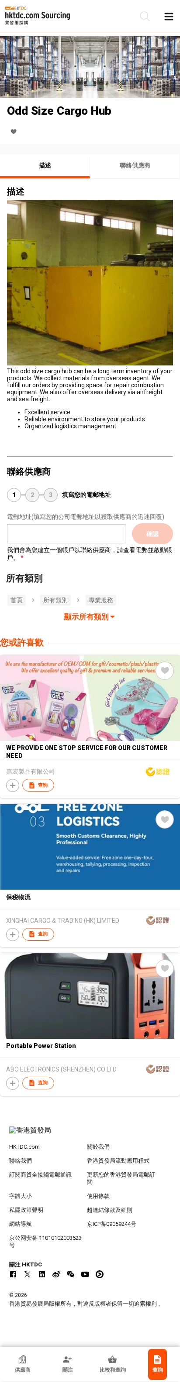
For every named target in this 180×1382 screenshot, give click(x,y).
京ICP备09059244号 (111, 1224)
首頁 (16, 600)
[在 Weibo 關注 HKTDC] (56, 1274)
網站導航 (20, 1224)
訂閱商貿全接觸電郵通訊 (40, 1174)
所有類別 (55, 600)
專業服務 (101, 600)
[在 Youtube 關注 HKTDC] (85, 1274)
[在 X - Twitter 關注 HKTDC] (27, 1274)
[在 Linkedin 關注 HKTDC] (42, 1274)
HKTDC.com (24, 1146)
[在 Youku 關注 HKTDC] (100, 1274)
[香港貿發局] (90, 1134)
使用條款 (98, 1196)
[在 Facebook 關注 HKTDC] (13, 1274)
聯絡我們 (20, 1160)
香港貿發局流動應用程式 (118, 1160)
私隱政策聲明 (26, 1210)
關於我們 (98, 1146)
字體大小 (20, 1196)
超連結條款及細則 (109, 1210)
